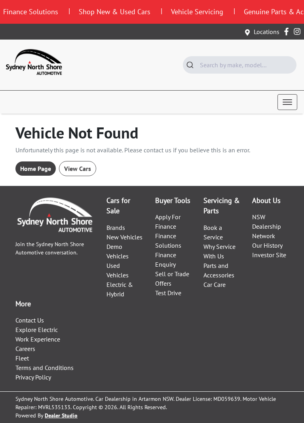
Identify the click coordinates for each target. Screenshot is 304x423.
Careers (25, 349)
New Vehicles (124, 237)
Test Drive (168, 293)
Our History (267, 245)
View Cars (77, 169)
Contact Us (29, 320)
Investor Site (269, 255)
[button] (287, 102)
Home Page (35, 169)
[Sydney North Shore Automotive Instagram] (298, 31)
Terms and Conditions (44, 368)
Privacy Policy (33, 377)
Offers (163, 283)
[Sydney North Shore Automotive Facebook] (288, 31)
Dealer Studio (61, 415)
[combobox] (239, 65)
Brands (115, 227)
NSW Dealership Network (266, 226)
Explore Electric (36, 330)
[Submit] (191, 65)
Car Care (214, 284)
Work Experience (37, 339)
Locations (266, 32)
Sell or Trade (172, 274)
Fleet (22, 358)
